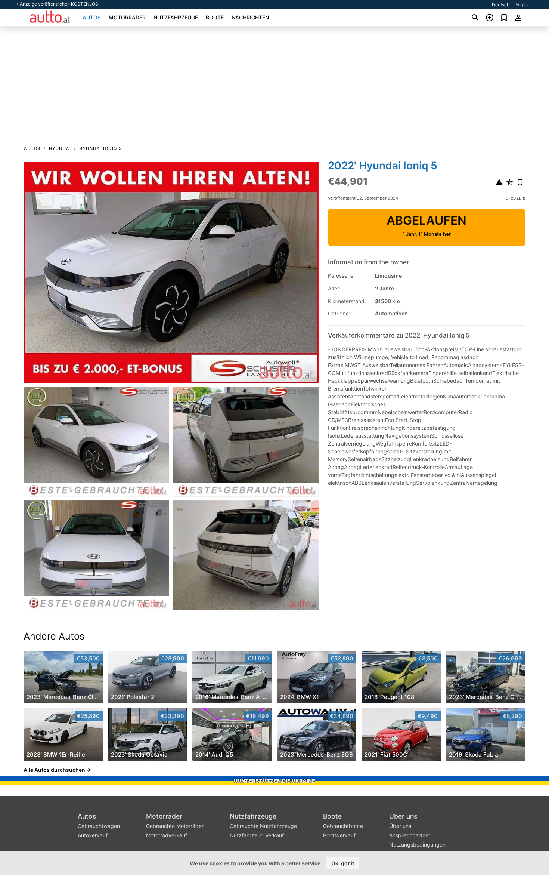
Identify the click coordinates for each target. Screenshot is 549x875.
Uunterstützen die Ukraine (274, 780)
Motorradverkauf (166, 835)
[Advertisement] (274, 88)
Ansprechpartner (409, 835)
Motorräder (127, 17)
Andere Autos (54, 636)
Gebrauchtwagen (99, 826)
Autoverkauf (93, 835)
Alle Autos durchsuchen (54, 770)
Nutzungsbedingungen (417, 844)
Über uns (403, 816)
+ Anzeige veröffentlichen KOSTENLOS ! (58, 4)
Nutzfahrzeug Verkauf (257, 835)
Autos (92, 17)
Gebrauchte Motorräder (175, 826)
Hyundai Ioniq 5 (100, 148)
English (522, 4)
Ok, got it (342, 863)
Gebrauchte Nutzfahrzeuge (263, 826)
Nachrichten (250, 17)
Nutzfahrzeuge (175, 17)
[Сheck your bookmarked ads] (504, 18)
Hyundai (60, 148)
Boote (215, 17)
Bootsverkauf (339, 835)
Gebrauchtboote (343, 826)
